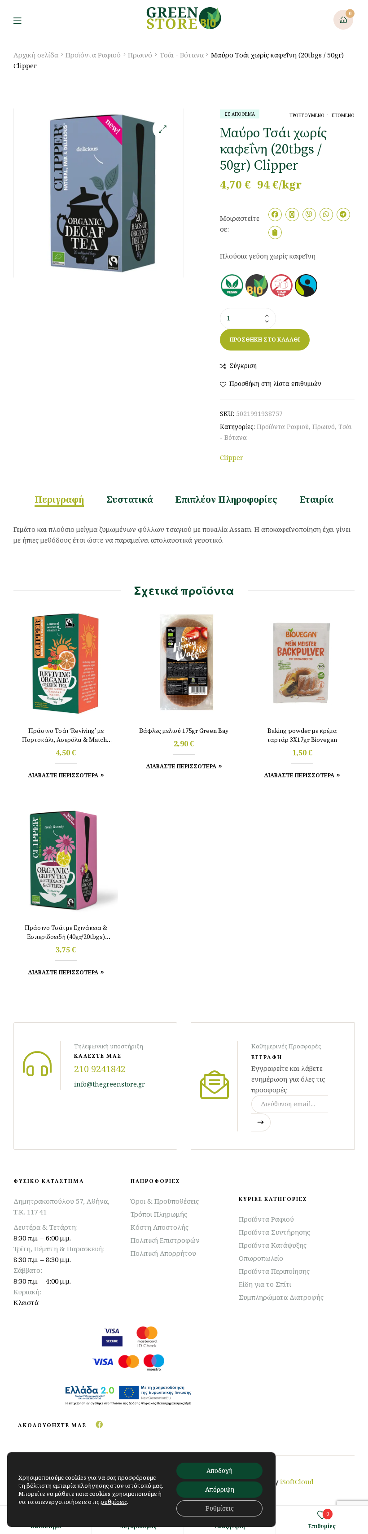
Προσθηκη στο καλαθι (265, 339)
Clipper (231, 457)
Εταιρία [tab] (316, 499)
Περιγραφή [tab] (59, 499)
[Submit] (261, 1122)
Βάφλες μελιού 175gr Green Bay (183, 731)
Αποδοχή (219, 1470)
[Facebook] (99, 1424)
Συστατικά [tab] (129, 499)
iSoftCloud (297, 1481)
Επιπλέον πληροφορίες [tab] (226, 499)
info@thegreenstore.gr (109, 1084)
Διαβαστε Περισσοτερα (63, 775)
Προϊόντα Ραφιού (93, 54)
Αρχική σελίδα (35, 54)
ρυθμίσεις (114, 1502)
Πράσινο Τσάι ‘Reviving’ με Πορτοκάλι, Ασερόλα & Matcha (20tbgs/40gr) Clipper (66, 736)
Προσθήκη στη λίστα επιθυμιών (275, 383)
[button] (163, 129)
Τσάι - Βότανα (182, 54)
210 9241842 (100, 1069)
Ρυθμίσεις (220, 1508)
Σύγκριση (243, 365)
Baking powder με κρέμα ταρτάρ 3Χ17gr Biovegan (302, 735)
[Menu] (24, 19)
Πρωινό (140, 54)
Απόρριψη (219, 1489)
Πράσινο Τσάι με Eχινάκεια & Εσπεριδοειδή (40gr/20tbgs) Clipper (66, 933)
